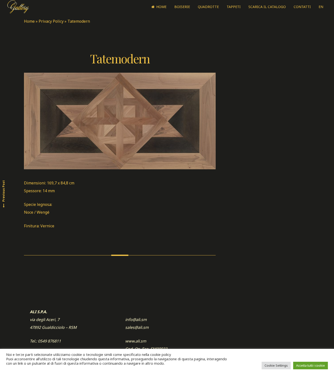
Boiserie (182, 6)
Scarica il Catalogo (267, 6)
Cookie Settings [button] (276, 365)
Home (161, 6)
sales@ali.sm (137, 327)
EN (321, 6)
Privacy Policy (51, 21)
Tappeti (234, 6)
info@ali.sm (136, 319)
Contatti (302, 6)
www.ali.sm (135, 341)
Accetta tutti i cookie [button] (310, 365)
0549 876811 (49, 341)
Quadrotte (208, 6)
